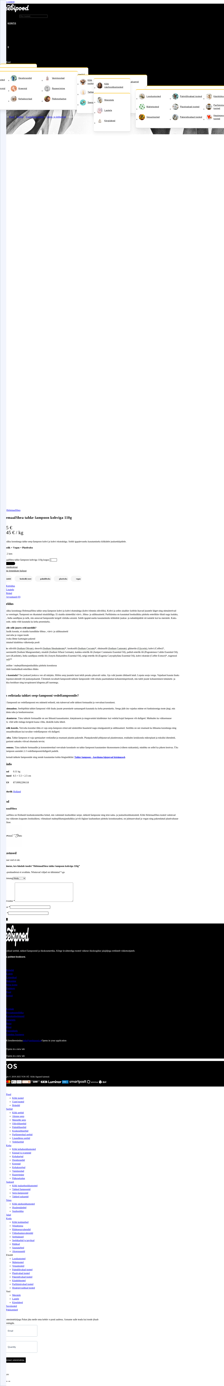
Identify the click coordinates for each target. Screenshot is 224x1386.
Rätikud (16, 1244)
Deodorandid (25, 78)
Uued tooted (18, 1101)
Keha (8, 1145)
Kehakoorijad (25, 98)
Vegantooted (153, 117)
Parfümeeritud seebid (22, 1134)
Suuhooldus (18, 1211)
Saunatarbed (18, 1247)
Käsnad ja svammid (21, 1152)
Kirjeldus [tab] (10, 586)
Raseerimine (58, 88)
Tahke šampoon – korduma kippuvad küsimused (99, 757)
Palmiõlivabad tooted (191, 96)
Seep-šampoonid (20, 1193)
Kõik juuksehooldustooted (24, 1185)
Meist (8, 1023)
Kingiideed (109, 120)
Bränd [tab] (9, 593)
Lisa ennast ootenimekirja (13, 1360)
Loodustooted (153, 96)
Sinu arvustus (7, 901)
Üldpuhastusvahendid (22, 1233)
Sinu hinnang (6, 878)
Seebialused (18, 1236)
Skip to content (7, 1)
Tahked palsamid (20, 1196)
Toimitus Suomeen (15, 1034)
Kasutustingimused (15, 1016)
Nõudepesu (17, 1225)
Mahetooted (152, 106)
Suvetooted (11, 1306)
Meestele (109, 100)
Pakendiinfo (12, 1031)
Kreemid (22, 88)
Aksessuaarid (18, 1251)
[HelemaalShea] (11, 846)
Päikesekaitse (59, 98)
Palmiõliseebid (19, 1127)
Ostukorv (10, 988)
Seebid (20, 117)
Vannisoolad (58, 78)
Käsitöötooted (19, 1280)
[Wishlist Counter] (7, 42)
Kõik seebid (18, 1112)
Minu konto (11, 984)
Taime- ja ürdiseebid (56, 117)
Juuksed (10, 1182)
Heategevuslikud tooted (23, 1288)
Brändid (10, 970)
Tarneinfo (10, 1020)
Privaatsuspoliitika (15, 1012)
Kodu (9, 1218)
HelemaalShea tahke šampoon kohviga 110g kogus (24, 559)
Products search (11, 16)
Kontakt (10, 1009)
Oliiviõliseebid (19, 1123)
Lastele (108, 110)
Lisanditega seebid (35, 117)
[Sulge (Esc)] (9, 1381)
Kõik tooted (18, 1098)
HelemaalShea (13, 510)
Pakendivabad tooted (191, 117)
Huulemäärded (19, 1207)
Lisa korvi (7, 563)
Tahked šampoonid (21, 1189)
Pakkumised (12, 1309)
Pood (8, 62)
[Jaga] (6, 1381)
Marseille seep (19, 1120)
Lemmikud (11, 977)
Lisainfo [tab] (10, 589)
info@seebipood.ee (32, 1040)
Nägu (8, 1200)
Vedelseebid (18, 1142)
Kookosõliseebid (20, 1131)
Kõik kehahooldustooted (24, 1149)
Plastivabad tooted (189, 106)
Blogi (8, 1027)
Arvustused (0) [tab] (13, 597)
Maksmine (11, 981)
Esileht (9, 973)
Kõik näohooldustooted (113, 85)
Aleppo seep (18, 1116)
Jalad (8, 1215)
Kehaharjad (17, 1156)
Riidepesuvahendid (21, 1229)
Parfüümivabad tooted (22, 1284)
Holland (17, 791)
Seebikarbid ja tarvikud (23, 1240)
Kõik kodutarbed (20, 1222)
